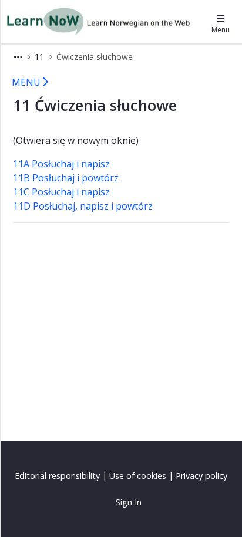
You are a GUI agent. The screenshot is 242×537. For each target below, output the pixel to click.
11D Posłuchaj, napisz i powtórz (83, 206)
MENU (27, 82)
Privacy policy (201, 475)
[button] (18, 56)
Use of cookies (137, 475)
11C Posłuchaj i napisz (61, 191)
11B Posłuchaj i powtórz (66, 177)
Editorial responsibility (57, 475)
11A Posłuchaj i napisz (61, 163)
